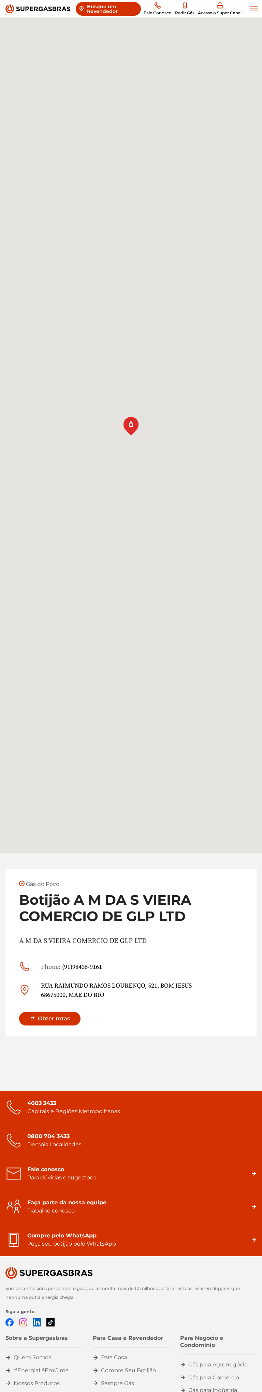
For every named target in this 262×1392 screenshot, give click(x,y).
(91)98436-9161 (71, 966)
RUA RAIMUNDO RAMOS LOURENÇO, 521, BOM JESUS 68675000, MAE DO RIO (116, 990)
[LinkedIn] (37, 1322)
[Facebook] (9, 1322)
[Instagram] (23, 1322)
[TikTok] (50, 1322)
